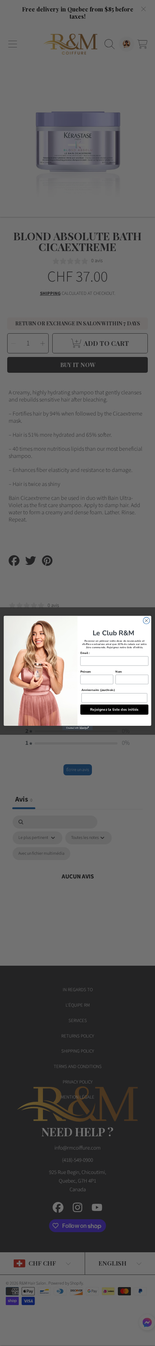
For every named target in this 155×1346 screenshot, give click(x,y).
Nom (118, 671)
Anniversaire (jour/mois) (98, 690)
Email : (85, 653)
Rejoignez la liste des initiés (114, 709)
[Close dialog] (146, 620)
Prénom (85, 671)
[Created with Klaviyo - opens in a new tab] (77, 728)
